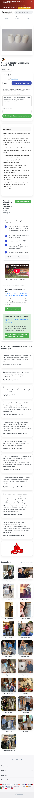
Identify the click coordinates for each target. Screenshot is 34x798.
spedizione (14, 79)
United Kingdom (21, 786)
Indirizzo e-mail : (7, 108)
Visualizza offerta (24, 7)
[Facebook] (13, 759)
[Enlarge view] (17, 40)
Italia (3, 788)
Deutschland (6, 784)
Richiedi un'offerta (23, 201)
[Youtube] (21, 759)
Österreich (15, 784)
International (17, 788)
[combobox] (23, 12)
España (30, 786)
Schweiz (22, 784)
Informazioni (5, 766)
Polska (9, 788)
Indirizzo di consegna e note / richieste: (14, 94)
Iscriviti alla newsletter (8, 780)
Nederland (10, 786)
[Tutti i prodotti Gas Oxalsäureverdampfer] (3, 59)
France (29, 784)
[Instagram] (17, 759)
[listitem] (17, 40)
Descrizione (7, 129)
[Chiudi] (32, 1)
